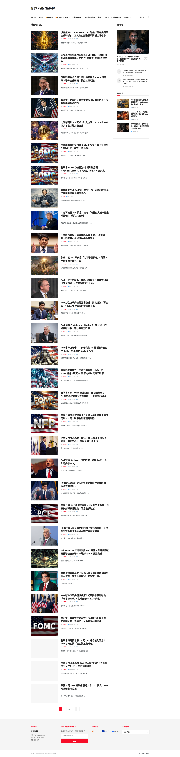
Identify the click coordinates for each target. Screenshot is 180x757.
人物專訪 (126, 17)
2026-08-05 (72, 84)
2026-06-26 (72, 489)
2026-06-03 (72, 692)
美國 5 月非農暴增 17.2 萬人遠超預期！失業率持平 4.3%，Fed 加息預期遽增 (84, 664)
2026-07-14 (72, 331)
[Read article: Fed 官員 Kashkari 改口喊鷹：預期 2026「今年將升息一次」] (44, 468)
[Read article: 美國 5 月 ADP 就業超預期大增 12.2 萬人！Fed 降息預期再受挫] (44, 693)
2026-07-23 (72, 264)
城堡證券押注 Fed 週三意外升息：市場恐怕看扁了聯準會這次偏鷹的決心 (85, 191)
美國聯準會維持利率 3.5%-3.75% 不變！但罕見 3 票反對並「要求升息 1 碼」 (84, 146)
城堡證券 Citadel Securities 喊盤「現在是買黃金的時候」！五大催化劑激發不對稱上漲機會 (84, 34)
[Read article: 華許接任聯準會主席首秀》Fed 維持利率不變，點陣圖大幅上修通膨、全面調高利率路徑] (44, 626)
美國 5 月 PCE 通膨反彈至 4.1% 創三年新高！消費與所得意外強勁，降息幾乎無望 (85, 507)
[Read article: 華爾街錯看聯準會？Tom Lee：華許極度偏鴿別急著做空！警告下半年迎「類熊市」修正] (44, 581)
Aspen (64, 39)
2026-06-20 (72, 579)
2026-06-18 (72, 602)
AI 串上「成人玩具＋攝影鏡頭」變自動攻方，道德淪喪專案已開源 (128, 58)
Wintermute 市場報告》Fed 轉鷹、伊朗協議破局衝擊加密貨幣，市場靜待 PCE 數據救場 (85, 552)
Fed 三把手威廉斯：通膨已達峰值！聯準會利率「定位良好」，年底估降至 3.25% (84, 281)
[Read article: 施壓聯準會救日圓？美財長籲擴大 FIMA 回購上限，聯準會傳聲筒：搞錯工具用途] (44, 85)
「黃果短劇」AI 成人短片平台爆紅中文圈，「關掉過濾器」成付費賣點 (135, 71)
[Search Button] (148, 17)
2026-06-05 (72, 669)
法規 (106, 17)
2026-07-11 (72, 354)
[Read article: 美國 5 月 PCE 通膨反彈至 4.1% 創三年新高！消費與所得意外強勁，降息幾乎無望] (44, 513)
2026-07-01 (72, 444)
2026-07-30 (72, 106)
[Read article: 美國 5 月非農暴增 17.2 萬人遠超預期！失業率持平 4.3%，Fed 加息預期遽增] (44, 671)
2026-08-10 (72, 39)
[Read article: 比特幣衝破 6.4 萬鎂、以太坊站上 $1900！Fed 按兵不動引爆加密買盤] (44, 130)
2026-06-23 (72, 534)
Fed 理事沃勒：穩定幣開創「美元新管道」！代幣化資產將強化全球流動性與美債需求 (84, 529)
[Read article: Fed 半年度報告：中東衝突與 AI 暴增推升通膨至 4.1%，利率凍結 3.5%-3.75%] (44, 355)
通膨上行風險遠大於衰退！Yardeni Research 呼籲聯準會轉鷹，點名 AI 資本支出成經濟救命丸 (84, 58)
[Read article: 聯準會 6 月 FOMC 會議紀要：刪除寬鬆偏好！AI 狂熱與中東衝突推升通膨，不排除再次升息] (44, 400)
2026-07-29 (72, 174)
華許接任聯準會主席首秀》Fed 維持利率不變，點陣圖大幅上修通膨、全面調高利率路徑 (84, 619)
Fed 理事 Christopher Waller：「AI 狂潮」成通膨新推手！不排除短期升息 (84, 326)
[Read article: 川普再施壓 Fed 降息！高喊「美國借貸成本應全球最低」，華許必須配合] (44, 220)
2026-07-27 (72, 241)
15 (73, 709)
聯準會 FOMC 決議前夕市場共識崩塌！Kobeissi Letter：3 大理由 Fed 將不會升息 (83, 169)
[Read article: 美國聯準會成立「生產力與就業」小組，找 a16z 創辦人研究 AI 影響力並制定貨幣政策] (44, 378)
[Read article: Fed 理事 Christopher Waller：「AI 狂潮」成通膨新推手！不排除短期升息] (44, 333)
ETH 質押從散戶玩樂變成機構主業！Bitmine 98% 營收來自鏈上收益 (140, 102)
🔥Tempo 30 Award (62, 17)
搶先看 (41, 17)
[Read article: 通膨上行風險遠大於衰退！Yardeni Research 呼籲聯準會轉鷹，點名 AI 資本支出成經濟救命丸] (44, 63)
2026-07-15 (72, 286)
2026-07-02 (72, 421)
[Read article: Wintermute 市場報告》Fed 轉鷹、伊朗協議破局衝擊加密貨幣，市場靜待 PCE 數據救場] (44, 558)
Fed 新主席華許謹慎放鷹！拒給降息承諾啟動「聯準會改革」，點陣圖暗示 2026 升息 (83, 597)
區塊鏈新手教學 (116, 17)
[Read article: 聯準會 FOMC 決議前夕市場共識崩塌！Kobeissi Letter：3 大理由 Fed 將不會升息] (44, 175)
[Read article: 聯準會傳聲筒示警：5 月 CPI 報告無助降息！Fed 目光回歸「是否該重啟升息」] (44, 648)
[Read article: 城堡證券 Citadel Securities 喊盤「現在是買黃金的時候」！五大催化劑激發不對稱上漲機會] (44, 40)
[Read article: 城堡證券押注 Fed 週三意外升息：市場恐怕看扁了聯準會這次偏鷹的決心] (44, 198)
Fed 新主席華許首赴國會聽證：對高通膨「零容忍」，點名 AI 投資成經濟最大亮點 (84, 304)
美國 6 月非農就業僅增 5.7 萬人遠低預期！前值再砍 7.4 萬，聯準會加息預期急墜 (84, 417)
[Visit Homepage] (43, 7)
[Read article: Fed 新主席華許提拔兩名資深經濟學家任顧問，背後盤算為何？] (44, 490)
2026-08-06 (72, 64)
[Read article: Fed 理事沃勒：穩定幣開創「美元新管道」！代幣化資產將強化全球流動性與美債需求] (44, 536)
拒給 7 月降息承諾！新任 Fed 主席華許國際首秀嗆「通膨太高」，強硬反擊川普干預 (84, 439)
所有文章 (33, 17)
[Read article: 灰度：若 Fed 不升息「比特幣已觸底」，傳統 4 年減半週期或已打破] (44, 265)
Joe (64, 196)
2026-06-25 (72, 512)
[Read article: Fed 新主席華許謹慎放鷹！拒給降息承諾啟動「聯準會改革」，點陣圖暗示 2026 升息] (44, 603)
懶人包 (142, 17)
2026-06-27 (72, 466)
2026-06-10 (72, 647)
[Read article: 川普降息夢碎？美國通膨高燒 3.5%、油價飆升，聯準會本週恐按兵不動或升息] (44, 243)
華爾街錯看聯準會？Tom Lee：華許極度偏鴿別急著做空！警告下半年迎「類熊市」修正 (84, 574)
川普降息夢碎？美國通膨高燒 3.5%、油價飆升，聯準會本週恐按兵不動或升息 (83, 236)
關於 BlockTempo (144, 754)
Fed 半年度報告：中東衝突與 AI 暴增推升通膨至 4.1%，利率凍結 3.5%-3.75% (84, 349)
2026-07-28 (70, 196)
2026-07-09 (72, 399)
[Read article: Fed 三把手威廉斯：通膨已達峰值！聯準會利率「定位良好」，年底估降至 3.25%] (44, 288)
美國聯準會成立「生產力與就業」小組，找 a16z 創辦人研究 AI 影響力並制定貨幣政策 (82, 371)
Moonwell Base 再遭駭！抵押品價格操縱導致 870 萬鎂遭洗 (140, 114)
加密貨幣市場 (76, 17)
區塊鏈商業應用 (90, 17)
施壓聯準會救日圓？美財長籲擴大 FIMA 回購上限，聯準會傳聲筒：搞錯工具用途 (84, 79)
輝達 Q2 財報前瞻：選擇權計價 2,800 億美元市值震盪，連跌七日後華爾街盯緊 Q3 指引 (135, 81)
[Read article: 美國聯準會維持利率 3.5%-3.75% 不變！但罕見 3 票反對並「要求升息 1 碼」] (44, 153)
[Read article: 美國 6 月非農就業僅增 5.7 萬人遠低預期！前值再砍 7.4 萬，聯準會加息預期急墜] (44, 423)
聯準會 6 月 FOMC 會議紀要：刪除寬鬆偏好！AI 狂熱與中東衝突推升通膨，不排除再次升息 (84, 394)
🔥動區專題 (49, 17)
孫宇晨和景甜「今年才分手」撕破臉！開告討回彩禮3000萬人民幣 (140, 126)
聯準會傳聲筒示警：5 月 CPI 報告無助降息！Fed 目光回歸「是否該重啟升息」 (83, 642)
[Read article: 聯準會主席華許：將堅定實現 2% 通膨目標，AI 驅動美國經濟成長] (44, 108)
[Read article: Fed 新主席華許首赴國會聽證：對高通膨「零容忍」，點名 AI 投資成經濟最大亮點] (44, 310)
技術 (99, 17)
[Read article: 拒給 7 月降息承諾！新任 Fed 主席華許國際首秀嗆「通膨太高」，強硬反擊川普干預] (44, 445)
